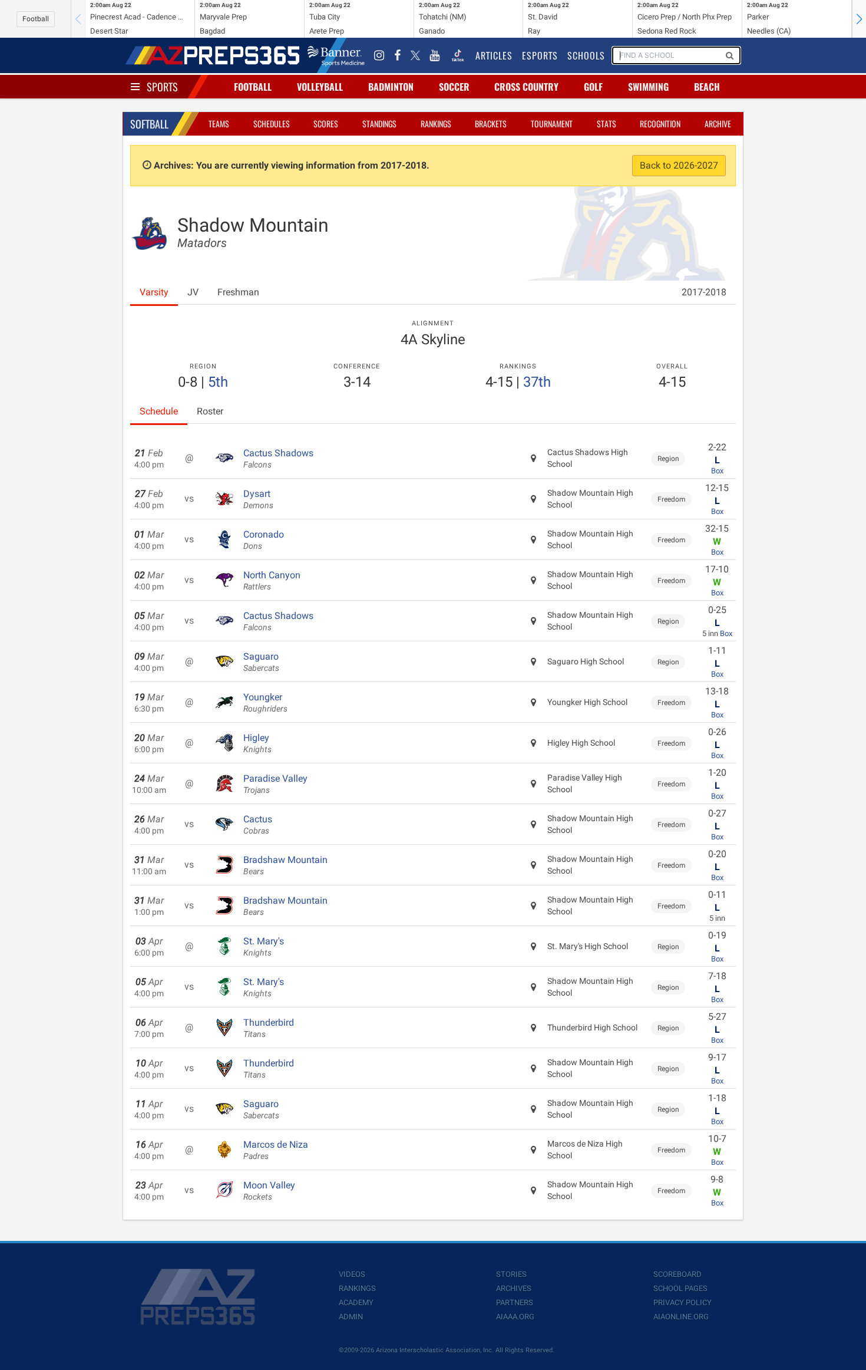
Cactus (257, 825)
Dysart (258, 499)
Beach (707, 87)
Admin (351, 1316)
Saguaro (261, 662)
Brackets (491, 123)
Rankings (436, 123)
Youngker (265, 702)
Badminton (391, 87)
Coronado (263, 540)
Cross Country (526, 87)
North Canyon (271, 580)
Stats (606, 123)
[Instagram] (379, 55)
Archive (718, 123)
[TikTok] (457, 55)
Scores (325, 123)
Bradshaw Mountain (285, 865)
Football (35, 19)
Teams (219, 123)
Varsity (154, 292)
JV (193, 292)
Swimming (648, 87)
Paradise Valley (275, 784)
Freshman (238, 292)
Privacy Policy (682, 1302)
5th (218, 382)
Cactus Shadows (278, 458)
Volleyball (320, 87)
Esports (540, 55)
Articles (494, 55)
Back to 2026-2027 (679, 165)
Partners (514, 1302)
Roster (210, 411)
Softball (149, 123)
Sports (162, 86)
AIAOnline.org (681, 1316)
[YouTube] (434, 55)
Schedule (159, 411)
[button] (859, 19)
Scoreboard (677, 1274)
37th (537, 382)
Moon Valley (269, 1191)
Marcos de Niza (275, 1150)
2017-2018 (704, 292)
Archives (513, 1288)
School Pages (680, 1288)
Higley (257, 743)
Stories (511, 1274)
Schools (586, 55)
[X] (415, 55)
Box (717, 470)
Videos (352, 1274)
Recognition (660, 123)
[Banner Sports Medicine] (336, 55)
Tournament (552, 123)
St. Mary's (263, 947)
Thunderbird (268, 1028)
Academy (356, 1302)
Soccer (454, 87)
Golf (593, 87)
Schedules (271, 123)
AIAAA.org (515, 1316)
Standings (379, 123)
